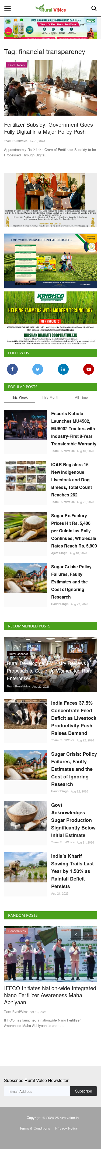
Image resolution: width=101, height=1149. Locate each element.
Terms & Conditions (34, 1128)
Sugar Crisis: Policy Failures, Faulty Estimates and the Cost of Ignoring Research (71, 581)
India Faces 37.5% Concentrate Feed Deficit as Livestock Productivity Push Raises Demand (73, 718)
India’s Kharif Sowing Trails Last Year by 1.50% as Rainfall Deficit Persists (72, 871)
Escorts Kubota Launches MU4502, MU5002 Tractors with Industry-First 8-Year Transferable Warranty (73, 428)
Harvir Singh (60, 604)
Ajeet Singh (59, 553)
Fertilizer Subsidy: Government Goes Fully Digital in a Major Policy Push (48, 128)
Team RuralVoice (15, 141)
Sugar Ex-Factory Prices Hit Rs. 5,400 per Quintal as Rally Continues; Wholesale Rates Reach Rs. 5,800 (74, 530)
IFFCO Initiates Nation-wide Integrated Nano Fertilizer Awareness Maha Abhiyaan (50, 995)
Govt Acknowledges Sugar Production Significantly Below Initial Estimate (73, 820)
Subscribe (83, 1091)
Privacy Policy (66, 1128)
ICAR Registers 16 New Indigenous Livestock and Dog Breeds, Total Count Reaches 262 (71, 479)
